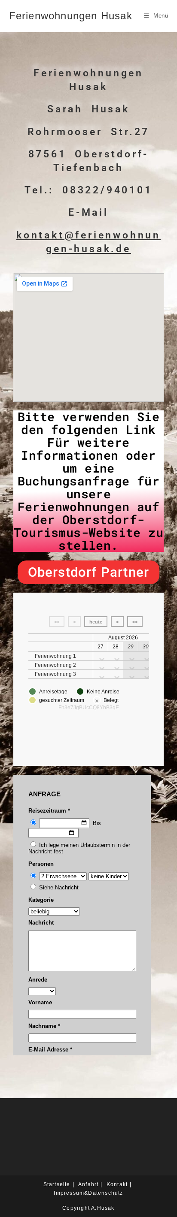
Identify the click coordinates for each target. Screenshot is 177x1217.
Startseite (56, 1184)
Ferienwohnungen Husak (70, 15)
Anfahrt (88, 1184)
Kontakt (117, 1184)
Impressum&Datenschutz (88, 1193)
